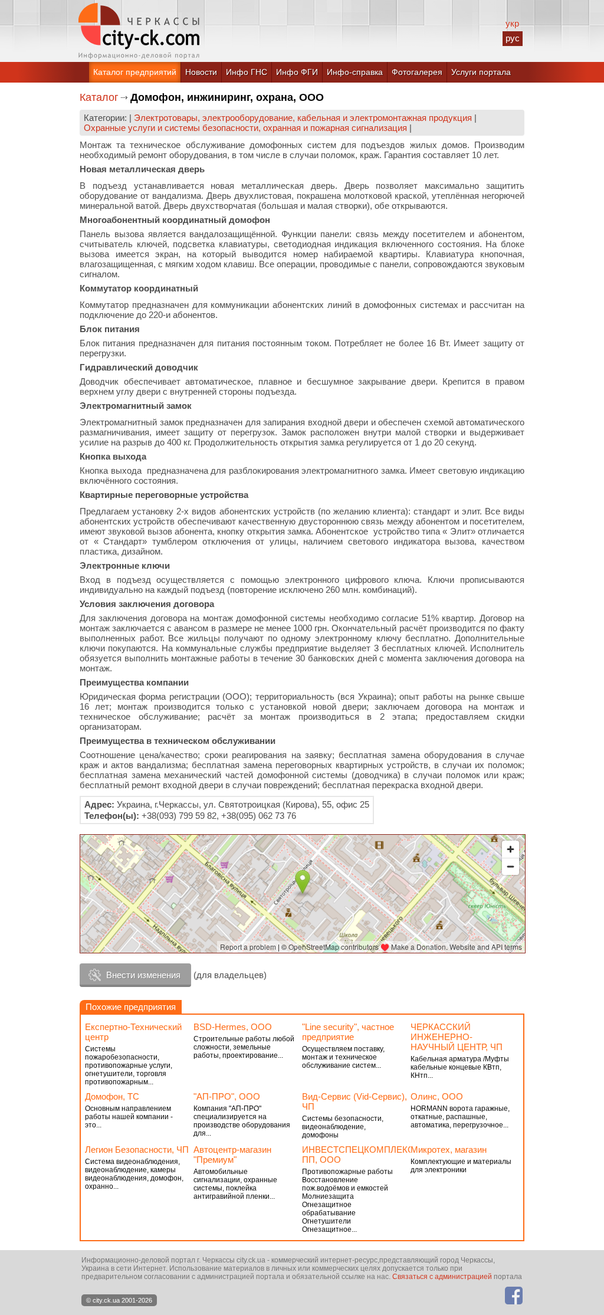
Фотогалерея (417, 72)
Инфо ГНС (246, 72)
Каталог (99, 97)
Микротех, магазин (449, 1150)
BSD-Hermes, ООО (232, 1027)
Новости (201, 72)
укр (512, 23)
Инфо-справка (355, 72)
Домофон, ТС (112, 1096)
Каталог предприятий (134, 72)
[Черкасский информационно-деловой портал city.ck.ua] (138, 31)
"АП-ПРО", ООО (226, 1096)
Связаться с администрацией (442, 1277)
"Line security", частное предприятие (348, 1032)
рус (512, 38)
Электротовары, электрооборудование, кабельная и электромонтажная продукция (303, 118)
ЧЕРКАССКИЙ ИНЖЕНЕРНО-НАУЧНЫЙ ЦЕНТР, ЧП (457, 1037)
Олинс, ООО (437, 1096)
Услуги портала (481, 72)
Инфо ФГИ (297, 72)
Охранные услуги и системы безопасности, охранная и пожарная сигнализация (245, 128)
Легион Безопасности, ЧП (137, 1150)
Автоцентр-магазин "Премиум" (232, 1155)
